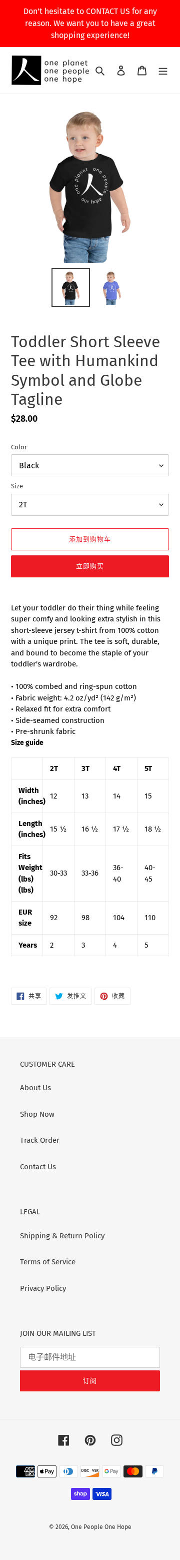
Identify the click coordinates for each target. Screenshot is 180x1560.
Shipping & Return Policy (62, 1235)
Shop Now (37, 1114)
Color (19, 447)
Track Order (40, 1140)
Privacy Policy (43, 1288)
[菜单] (163, 70)
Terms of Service (48, 1261)
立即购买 (90, 566)
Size (17, 486)
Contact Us (38, 1166)
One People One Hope (101, 1526)
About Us (35, 1087)
